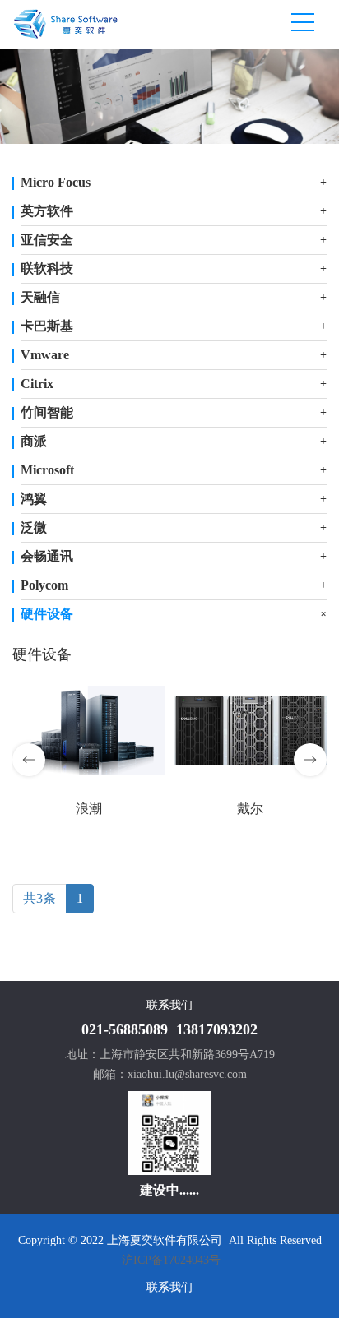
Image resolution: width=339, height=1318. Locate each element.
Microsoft (47, 470)
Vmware (45, 355)
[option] (169, 96)
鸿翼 (34, 499)
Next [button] (310, 759)
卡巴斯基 (47, 326)
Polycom (44, 585)
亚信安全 (47, 240)
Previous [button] (28, 759)
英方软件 (47, 211)
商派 (34, 441)
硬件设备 (47, 614)
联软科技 (47, 268)
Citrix (37, 384)
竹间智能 (47, 412)
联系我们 (169, 1287)
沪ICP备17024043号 (171, 1260)
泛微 (34, 527)
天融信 (40, 297)
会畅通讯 (47, 556)
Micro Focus (56, 182)
